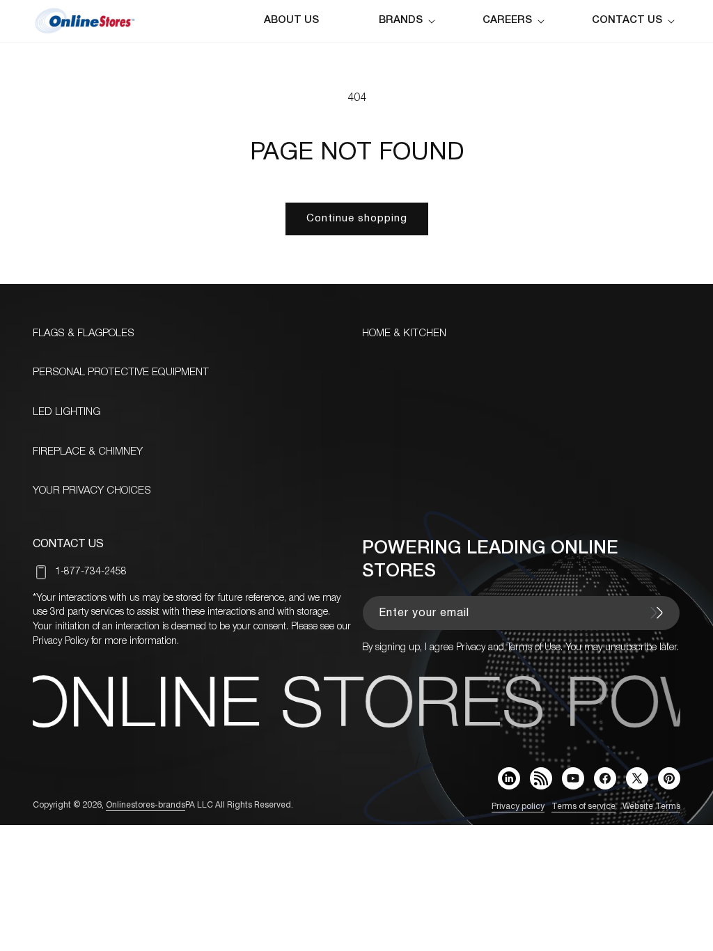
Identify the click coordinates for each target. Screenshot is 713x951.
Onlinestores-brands (145, 805)
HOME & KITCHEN (404, 333)
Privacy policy (518, 806)
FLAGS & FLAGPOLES (83, 333)
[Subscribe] (656, 612)
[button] (410, 20)
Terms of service (583, 806)
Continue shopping (356, 218)
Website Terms (651, 806)
